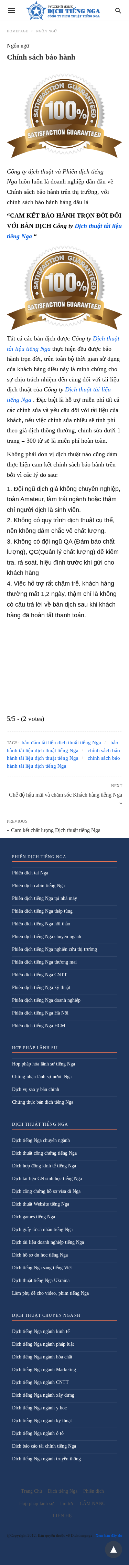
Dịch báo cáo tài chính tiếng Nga (44, 1446)
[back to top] (113, 1549)
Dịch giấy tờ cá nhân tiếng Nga (42, 1229)
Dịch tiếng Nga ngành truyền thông (46, 1458)
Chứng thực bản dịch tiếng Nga (42, 1102)
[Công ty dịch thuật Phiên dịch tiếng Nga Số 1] (64, 10)
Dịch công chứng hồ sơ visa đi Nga (46, 1191)
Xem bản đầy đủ (109, 1535)
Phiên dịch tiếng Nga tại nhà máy (44, 898)
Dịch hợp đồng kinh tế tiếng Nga (44, 1165)
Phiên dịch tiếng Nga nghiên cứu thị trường (54, 949)
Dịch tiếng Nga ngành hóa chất (42, 1356)
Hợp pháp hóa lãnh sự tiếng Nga (43, 1064)
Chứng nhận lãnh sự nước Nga (42, 1076)
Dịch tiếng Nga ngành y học (39, 1407)
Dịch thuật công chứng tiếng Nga (44, 1153)
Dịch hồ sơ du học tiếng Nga (40, 1255)
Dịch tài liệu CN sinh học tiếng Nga (47, 1178)
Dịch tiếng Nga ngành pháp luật (43, 1344)
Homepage (17, 31)
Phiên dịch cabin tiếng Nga (38, 885)
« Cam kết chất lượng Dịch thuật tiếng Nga (53, 830)
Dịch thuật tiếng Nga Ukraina (40, 1280)
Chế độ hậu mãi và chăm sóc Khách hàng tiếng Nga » (65, 798)
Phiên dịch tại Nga (30, 872)
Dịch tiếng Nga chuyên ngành (41, 1140)
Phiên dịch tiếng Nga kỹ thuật (41, 987)
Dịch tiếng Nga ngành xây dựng (43, 1395)
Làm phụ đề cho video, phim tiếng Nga (50, 1293)
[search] (118, 10)
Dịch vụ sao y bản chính (35, 1089)
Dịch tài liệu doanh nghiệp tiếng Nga (48, 1242)
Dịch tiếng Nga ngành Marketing (44, 1369)
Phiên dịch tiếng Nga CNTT (39, 974)
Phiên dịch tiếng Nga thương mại (44, 962)
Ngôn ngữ (46, 31)
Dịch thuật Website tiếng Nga (40, 1204)
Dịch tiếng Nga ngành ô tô (38, 1433)
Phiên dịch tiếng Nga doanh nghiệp (46, 1000)
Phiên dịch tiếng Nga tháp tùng (42, 911)
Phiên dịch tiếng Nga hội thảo (41, 923)
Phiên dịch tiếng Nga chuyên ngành (46, 936)
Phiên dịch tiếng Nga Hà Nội (40, 1013)
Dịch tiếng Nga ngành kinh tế (40, 1331)
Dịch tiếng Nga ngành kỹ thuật (42, 1420)
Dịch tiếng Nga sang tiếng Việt (42, 1267)
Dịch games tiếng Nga (33, 1216)
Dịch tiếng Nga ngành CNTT (40, 1382)
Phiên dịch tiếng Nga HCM (38, 1025)
